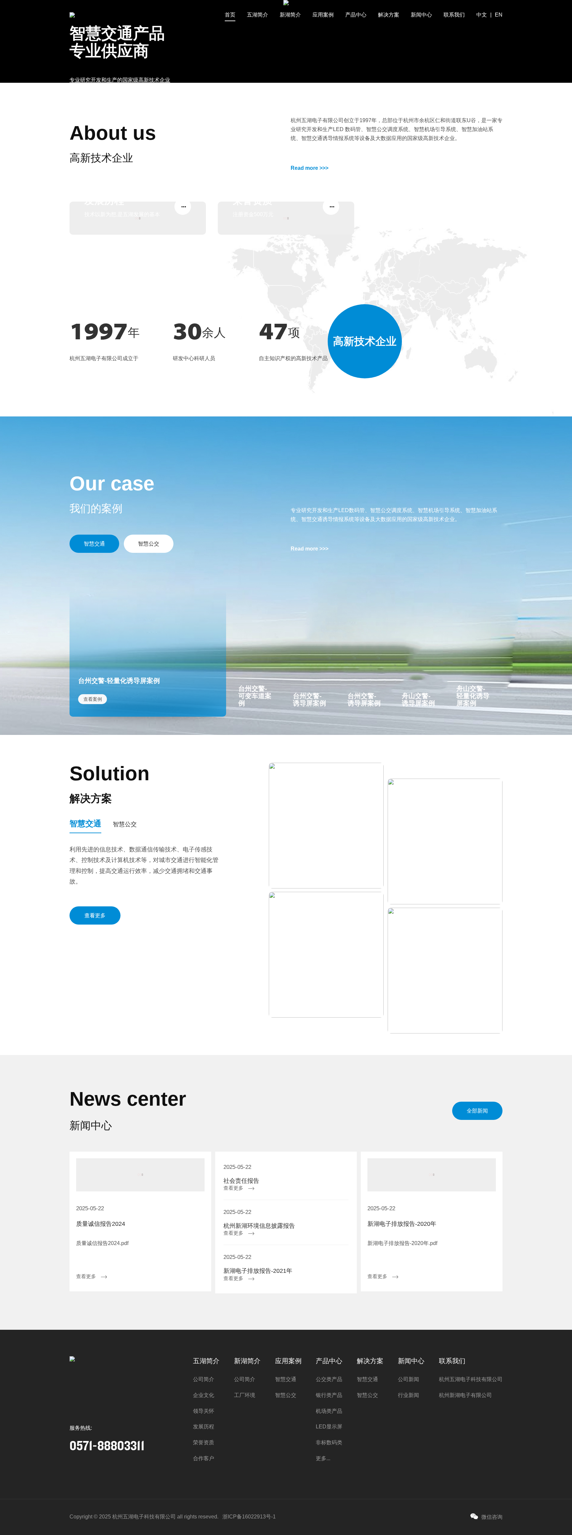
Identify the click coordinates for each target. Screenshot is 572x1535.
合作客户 (203, 1458)
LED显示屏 (329, 1426)
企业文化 (203, 1395)
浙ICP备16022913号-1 (249, 1516)
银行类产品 (329, 1395)
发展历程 (203, 1426)
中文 (481, 15)
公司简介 (203, 1379)
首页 (230, 15)
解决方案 (388, 15)
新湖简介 (290, 15)
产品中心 (355, 15)
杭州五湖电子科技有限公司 (470, 1379)
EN (498, 15)
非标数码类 (329, 1442)
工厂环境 (244, 1395)
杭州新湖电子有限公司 (465, 1395)
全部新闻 (477, 1111)
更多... (323, 1458)
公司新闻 (408, 1379)
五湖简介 (257, 15)
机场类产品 (329, 1411)
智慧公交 (148, 544)
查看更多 (95, 915)
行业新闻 (408, 1395)
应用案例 (323, 15)
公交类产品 (329, 1379)
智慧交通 (94, 544)
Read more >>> (309, 168)
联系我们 (454, 15)
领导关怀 (203, 1411)
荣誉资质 (203, 1442)
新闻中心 (421, 15)
